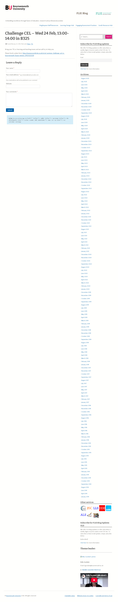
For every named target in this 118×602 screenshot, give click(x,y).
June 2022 (84, 198)
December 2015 (86, 443)
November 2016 (86, 408)
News (28, 44)
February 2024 (85, 135)
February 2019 (85, 324)
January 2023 (85, 176)
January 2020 (85, 289)
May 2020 (84, 276)
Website (9, 84)
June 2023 (84, 160)
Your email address (22, 75)
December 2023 (86, 141)
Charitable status (70, 596)
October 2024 (85, 110)
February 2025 (85, 97)
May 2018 (84, 352)
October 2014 (85, 481)
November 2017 (86, 371)
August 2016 (85, 418)
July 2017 (84, 383)
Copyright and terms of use (104, 596)
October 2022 (85, 185)
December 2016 (86, 405)
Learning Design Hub (67, 25)
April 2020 (84, 280)
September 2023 (86, 151)
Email (81, 57)
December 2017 (86, 368)
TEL (32, 44)
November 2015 (86, 446)
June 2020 (84, 273)
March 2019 (84, 320)
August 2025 (85, 78)
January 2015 (85, 475)
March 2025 (85, 94)
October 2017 (85, 374)
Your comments (11, 92)
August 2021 (85, 229)
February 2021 (85, 248)
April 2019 (84, 317)
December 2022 (86, 179)
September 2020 (86, 264)
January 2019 (85, 327)
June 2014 (84, 490)
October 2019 (85, 298)
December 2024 (86, 103)
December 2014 (86, 478)
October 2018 (85, 336)
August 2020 (85, 267)
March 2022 (85, 207)
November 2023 (86, 144)
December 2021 (86, 217)
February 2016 (85, 437)
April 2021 (84, 242)
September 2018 (86, 339)
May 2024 (84, 125)
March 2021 (84, 245)
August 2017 (85, 380)
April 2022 (84, 204)
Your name (9, 68)
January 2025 (85, 100)
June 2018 (84, 349)
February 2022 (85, 210)
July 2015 (84, 459)
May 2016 (84, 427)
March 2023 (85, 169)
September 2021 (86, 226)
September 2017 (86, 377)
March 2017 (84, 396)
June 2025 (84, 85)
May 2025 (84, 88)
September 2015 (86, 452)
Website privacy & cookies (85, 596)
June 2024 (84, 122)
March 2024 (85, 132)
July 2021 (84, 232)
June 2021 (84, 235)
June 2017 (84, 386)
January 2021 (85, 251)
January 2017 (85, 402)
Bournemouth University (17, 7)
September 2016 (86, 415)
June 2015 (84, 462)
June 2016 (84, 424)
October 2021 (85, 223)
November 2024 (86, 107)
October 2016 (85, 412)
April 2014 (84, 493)
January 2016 (85, 440)
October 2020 (85, 261)
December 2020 (86, 254)
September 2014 (86, 484)
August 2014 (85, 487)
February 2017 (85, 399)
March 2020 (85, 283)
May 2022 (84, 201)
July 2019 (84, 308)
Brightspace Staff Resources (49, 25)
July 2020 (84, 270)
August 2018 (85, 342)
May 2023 (84, 163)
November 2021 (86, 220)
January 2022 (85, 213)
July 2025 (84, 81)
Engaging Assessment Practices (86, 25)
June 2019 (84, 311)
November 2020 (86, 257)
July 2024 (84, 119)
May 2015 (84, 465)
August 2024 (85, 116)
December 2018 (86, 330)
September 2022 (86, 188)
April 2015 (84, 468)
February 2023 (85, 173)
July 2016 (84, 421)
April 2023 (84, 166)
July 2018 (84, 346)
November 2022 (86, 182)
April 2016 (84, 430)
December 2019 (86, 292)
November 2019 (86, 295)
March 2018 (84, 358)
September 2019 (86, 302)
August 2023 (85, 154)
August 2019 (85, 305)
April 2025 (84, 91)
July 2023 (84, 157)
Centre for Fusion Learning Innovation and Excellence (94, 15)
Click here (83, 69)
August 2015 (85, 456)
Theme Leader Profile (91, 570)
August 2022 (85, 191)
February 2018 (85, 361)
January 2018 (85, 364)
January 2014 (85, 497)
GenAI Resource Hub (105, 25)
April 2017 (84, 393)
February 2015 (85, 471)
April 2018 (84, 355)
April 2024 (84, 129)
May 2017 (84, 390)
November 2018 (86, 333)
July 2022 (84, 195)
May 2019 (84, 314)
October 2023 (85, 147)
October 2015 (85, 449)
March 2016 (84, 434)
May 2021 (84, 239)
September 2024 (86, 113)
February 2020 (85, 286)
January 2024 (85, 138)
